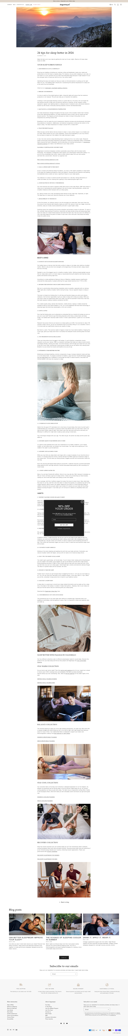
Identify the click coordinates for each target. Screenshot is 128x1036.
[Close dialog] (82, 502)
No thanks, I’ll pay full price (64, 528)
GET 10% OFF (64, 525)
